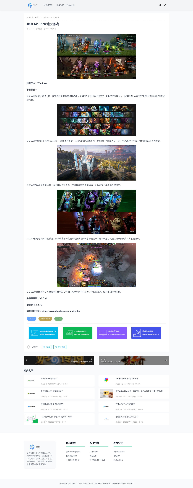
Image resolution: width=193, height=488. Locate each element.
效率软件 (119, 409)
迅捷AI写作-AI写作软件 (125, 404)
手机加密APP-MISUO (97, 460)
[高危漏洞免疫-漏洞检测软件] (31, 393)
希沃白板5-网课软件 (49, 378)
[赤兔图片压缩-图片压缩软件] (106, 419)
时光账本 (93, 456)
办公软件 (44, 384)
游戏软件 (56, 17)
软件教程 (70, 5)
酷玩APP (117, 456)
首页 (38, 17)
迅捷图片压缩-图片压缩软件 (52, 404)
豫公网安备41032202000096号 (123, 483)
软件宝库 (48, 5)
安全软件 (44, 397)
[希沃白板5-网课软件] (31, 381)
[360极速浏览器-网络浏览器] (106, 380)
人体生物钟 (94, 452)
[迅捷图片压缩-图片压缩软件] (31, 406)
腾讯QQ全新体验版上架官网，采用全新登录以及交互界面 (139, 391)
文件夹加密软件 (119, 452)
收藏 (48, 347)
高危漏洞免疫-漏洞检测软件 (52, 391)
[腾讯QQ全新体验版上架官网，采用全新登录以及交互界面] (106, 393)
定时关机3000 (71, 456)
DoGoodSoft (118, 460)
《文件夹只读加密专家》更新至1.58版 (56, 416)
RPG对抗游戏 (45, 319)
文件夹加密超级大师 (73, 452)
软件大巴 (75, 483)
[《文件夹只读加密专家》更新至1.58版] (31, 420)
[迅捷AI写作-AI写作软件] (106, 406)
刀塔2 (58, 319)
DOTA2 (31, 319)
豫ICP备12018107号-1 (102, 483)
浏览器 (118, 384)
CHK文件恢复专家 (72, 460)
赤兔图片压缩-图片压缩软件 (127, 416)
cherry (32, 29)
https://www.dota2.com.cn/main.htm (61, 311)
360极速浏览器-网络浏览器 (127, 378)
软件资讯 (60, 5)
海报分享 (61, 347)
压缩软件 (44, 409)
